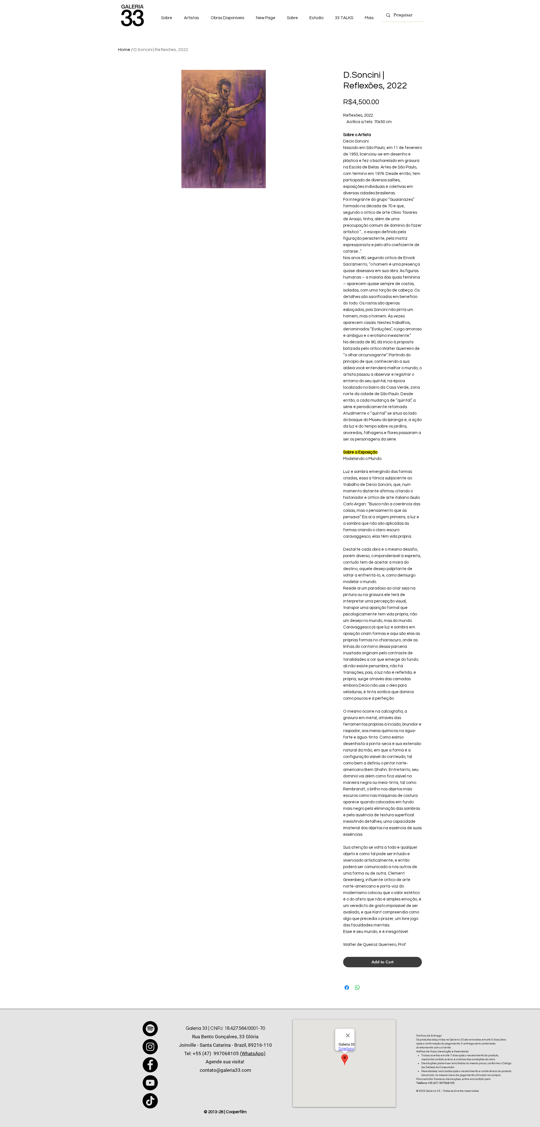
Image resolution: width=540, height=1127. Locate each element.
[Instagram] (150, 1046)
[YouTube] (150, 1082)
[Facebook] (150, 1064)
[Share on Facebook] (346, 987)
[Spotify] (150, 1028)
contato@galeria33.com (225, 1070)
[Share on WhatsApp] (357, 987)
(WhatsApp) (253, 1053)
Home (124, 49)
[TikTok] (150, 1100)
